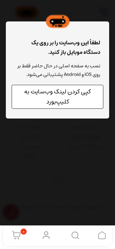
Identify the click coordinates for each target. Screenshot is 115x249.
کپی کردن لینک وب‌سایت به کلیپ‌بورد (57, 97)
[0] (15, 235)
